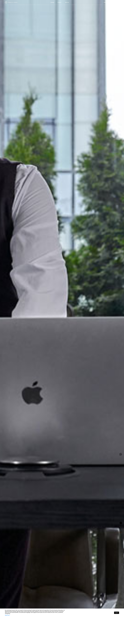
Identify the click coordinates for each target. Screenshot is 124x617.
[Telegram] (121, 523)
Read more (7, 615)
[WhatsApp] (121, 456)
